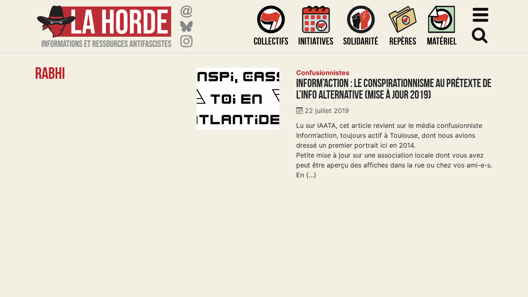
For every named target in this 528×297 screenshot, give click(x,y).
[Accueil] (104, 21)
